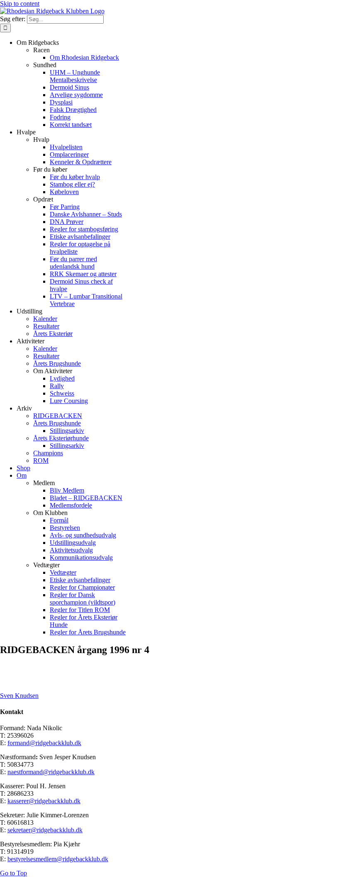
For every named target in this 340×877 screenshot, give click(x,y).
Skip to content (19, 3)
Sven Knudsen (19, 695)
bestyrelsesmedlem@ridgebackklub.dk (57, 858)
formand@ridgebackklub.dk (44, 742)
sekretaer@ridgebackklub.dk (45, 829)
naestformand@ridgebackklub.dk (51, 771)
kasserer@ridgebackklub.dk (43, 800)
